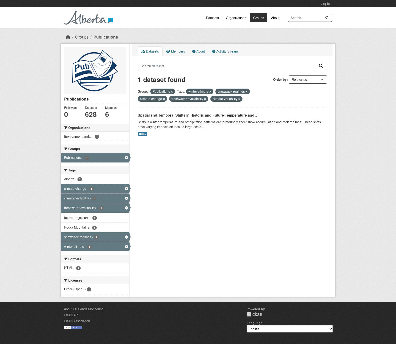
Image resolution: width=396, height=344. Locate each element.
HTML (142, 133)
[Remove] (172, 91)
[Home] (68, 37)
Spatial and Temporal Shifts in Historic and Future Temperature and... (197, 115)
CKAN (254, 314)
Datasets (212, 17)
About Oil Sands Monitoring (84, 309)
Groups (258, 17)
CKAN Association (77, 321)
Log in (325, 3)
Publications (106, 37)
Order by (280, 79)
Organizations (236, 17)
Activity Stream (226, 51)
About (275, 17)
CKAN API (71, 315)
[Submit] (327, 18)
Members (177, 51)
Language (254, 322)
